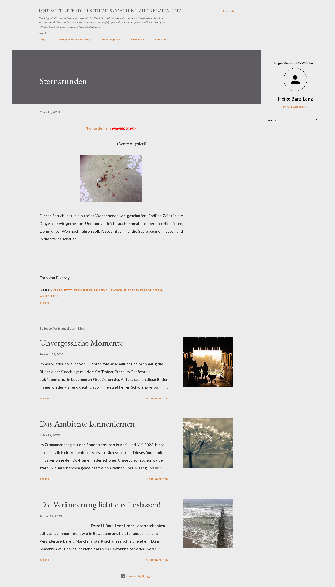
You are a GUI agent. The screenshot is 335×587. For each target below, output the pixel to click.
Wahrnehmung (50, 295)
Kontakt (160, 39)
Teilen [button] (44, 303)
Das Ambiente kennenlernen (87, 423)
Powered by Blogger (139, 576)
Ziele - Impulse (110, 39)
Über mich (137, 39)
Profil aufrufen (295, 107)
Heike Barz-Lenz (295, 99)
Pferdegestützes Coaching (73, 39)
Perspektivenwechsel (110, 290)
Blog (42, 39)
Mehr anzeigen (157, 398)
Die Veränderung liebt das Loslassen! (100, 504)
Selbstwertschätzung (145, 290)
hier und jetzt (61, 290)
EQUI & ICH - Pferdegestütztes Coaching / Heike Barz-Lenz (110, 11)
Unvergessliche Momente (81, 342)
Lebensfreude (83, 290)
